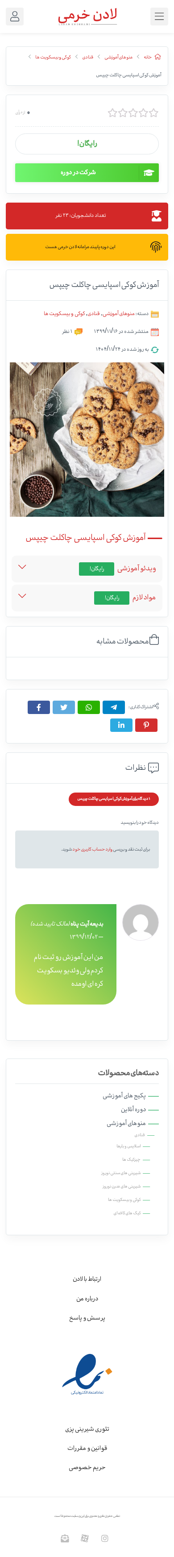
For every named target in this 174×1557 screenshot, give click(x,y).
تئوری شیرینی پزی (87, 1429)
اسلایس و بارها (128, 1146)
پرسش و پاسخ (87, 1318)
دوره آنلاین (133, 1109)
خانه (148, 57)
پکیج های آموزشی (124, 1096)
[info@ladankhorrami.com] (65, 1538)
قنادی (87, 57)
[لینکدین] (121, 725)
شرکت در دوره (78, 172)
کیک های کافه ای (127, 1213)
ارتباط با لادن (87, 1279)
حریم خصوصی (87, 1467)
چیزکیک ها (131, 1159)
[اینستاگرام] (105, 1538)
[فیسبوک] (39, 707)
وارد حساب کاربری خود (92, 849)
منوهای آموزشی (118, 57)
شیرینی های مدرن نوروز (122, 1186)
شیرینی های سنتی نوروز (121, 1173)
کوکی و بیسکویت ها (53, 57)
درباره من (87, 1299)
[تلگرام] (114, 707)
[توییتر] (64, 707)
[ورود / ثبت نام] (15, 16)
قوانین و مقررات (87, 1448)
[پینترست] (146, 725)
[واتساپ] (89, 707)
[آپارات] (85, 1538)
